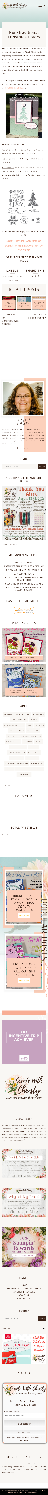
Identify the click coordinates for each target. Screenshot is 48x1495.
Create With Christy (15, 1491)
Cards (10, 276)
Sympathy (9, 769)
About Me (24, 1295)
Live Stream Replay (18, 747)
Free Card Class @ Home (31, 736)
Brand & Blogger (15, 1492)
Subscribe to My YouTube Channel (24, 584)
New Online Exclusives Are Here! (24, 657)
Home (24, 1285)
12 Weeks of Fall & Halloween (17, 714)
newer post (9, 314)
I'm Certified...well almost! (11, 320)
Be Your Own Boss (19, 719)
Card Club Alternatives (14, 725)
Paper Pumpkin (32, 758)
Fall (37, 730)
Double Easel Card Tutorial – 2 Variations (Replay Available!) (24, 692)
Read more (24, 915)
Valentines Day (24, 774)
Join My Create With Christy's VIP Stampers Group (24, 589)
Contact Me (24, 1299)
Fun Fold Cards (13, 741)
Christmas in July (16, 730)
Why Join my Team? (24, 574)
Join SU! (38, 741)
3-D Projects (38, 714)
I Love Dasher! (37, 317)
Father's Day (12, 736)
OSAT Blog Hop (16, 758)
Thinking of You (35, 769)
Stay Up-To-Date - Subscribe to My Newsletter (24, 579)
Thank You (20, 769)
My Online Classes (24, 1292)
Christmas (18, 276)
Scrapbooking (37, 763)
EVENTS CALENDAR (15, 88)
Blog (5, 276)
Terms (23, 1445)
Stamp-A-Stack (12, 280)
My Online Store (24, 562)
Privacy (30, 1445)
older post (38, 314)
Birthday (33, 719)
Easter (29, 730)
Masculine (33, 747)
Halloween (27, 741)
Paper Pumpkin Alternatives (16, 763)
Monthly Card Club (16, 752)
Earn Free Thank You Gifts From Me (24, 566)
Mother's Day (34, 752)
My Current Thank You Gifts (24, 1288)
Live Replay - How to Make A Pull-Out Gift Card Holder (24, 970)
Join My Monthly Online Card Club (24, 570)
